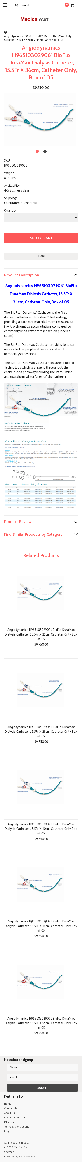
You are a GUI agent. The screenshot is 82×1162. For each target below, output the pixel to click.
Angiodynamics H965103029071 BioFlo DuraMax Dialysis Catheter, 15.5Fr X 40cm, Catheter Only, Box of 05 (41, 828)
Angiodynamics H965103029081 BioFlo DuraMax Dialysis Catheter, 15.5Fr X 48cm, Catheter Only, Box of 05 (41, 926)
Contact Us (10, 1108)
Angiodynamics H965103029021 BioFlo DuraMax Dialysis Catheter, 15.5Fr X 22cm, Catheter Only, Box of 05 (41, 634)
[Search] (16, 4)
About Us (9, 1112)
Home (7, 1103)
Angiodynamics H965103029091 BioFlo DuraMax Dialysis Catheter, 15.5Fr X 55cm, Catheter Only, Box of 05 (41, 1023)
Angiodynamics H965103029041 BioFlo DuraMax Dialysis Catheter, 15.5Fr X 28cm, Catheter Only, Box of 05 (41, 731)
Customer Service (14, 1117)
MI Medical (10, 1122)
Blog (7, 1131)
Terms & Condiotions (16, 1126)
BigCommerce (27, 1156)
